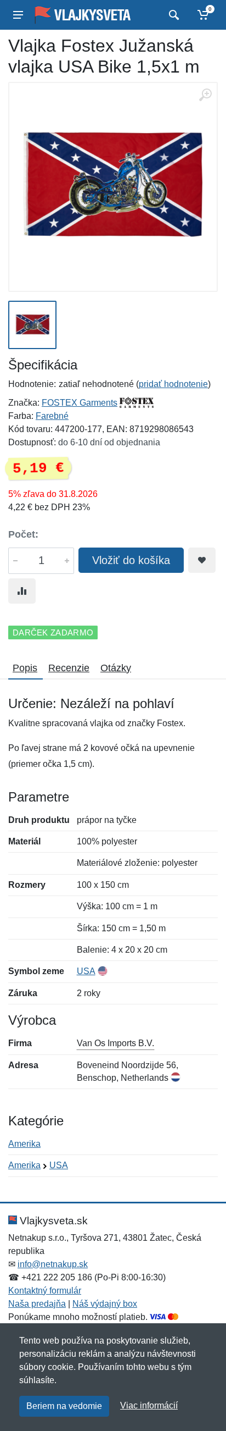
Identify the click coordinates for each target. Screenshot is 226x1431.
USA (86, 971)
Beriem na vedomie (64, 1406)
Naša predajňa (37, 1303)
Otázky (115, 667)
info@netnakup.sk (53, 1264)
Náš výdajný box (104, 1303)
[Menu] (18, 15)
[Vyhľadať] (172, 14)
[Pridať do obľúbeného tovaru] (202, 560)
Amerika (24, 1143)
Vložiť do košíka (131, 560)
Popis (25, 667)
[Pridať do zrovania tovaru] (22, 591)
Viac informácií (149, 1405)
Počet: (23, 534)
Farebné (52, 416)
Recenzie (68, 667)
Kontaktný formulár (44, 1290)
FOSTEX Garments (79, 402)
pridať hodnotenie (173, 384)
